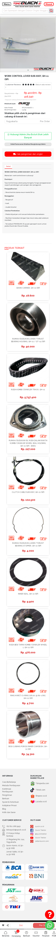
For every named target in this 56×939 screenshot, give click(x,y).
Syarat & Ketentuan (10, 802)
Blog (4, 809)
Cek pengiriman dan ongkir (29, 154)
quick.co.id (39, 826)
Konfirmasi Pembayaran (7, 790)
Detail (8, 166)
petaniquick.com (42, 841)
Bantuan (5, 799)
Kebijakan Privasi (9, 805)
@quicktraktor (41, 834)
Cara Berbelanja (9, 782)
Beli (21, 925)
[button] (28, 70)
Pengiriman (7, 795)
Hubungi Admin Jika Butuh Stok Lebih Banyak (29, 136)
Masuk (49, 4)
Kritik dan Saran (9, 812)
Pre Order (44, 925)
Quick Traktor (40, 830)
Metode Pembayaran (11, 785)
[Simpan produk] (3, 925)
